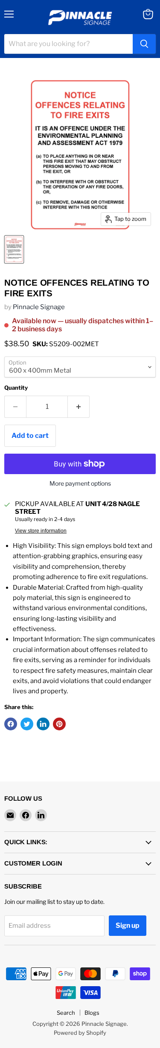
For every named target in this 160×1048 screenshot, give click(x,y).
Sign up (128, 925)
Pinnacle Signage (39, 307)
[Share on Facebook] (10, 724)
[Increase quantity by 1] (79, 407)
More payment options (80, 483)
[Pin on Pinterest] (59, 724)
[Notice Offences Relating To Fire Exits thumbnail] (14, 249)
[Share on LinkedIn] (43, 724)
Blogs (91, 1012)
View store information (41, 531)
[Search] (144, 44)
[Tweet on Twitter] (26, 724)
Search (66, 1012)
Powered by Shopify (80, 1032)
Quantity (16, 388)
